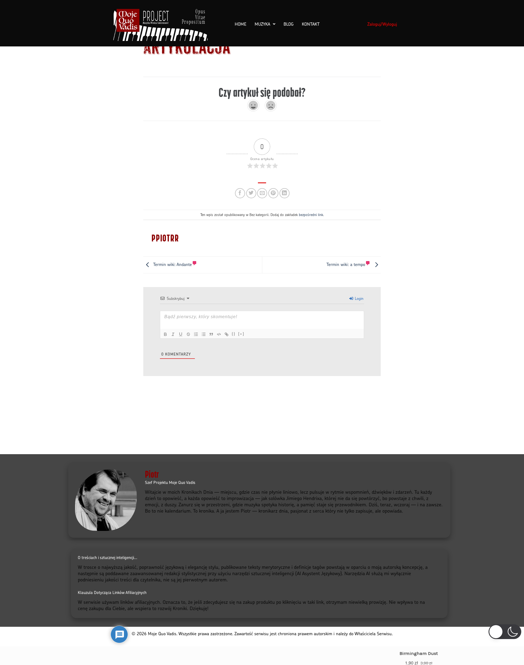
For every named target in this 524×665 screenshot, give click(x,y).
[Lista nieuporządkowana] (203, 334)
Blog (289, 24)
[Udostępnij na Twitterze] (251, 193)
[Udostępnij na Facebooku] (240, 193)
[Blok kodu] (219, 334)
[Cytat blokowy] (211, 334)
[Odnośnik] (226, 334)
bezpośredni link (311, 214)
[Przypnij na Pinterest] (273, 193)
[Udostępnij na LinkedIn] (284, 193)
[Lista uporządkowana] (196, 334)
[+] (241, 334)
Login (359, 298)
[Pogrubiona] (165, 334)
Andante (172, 264)
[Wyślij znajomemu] (262, 193)
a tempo (345, 264)
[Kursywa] (173, 334)
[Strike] (188, 334)
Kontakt (311, 24)
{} (234, 334)
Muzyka (262, 24)
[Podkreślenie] (180, 334)
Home (240, 24)
